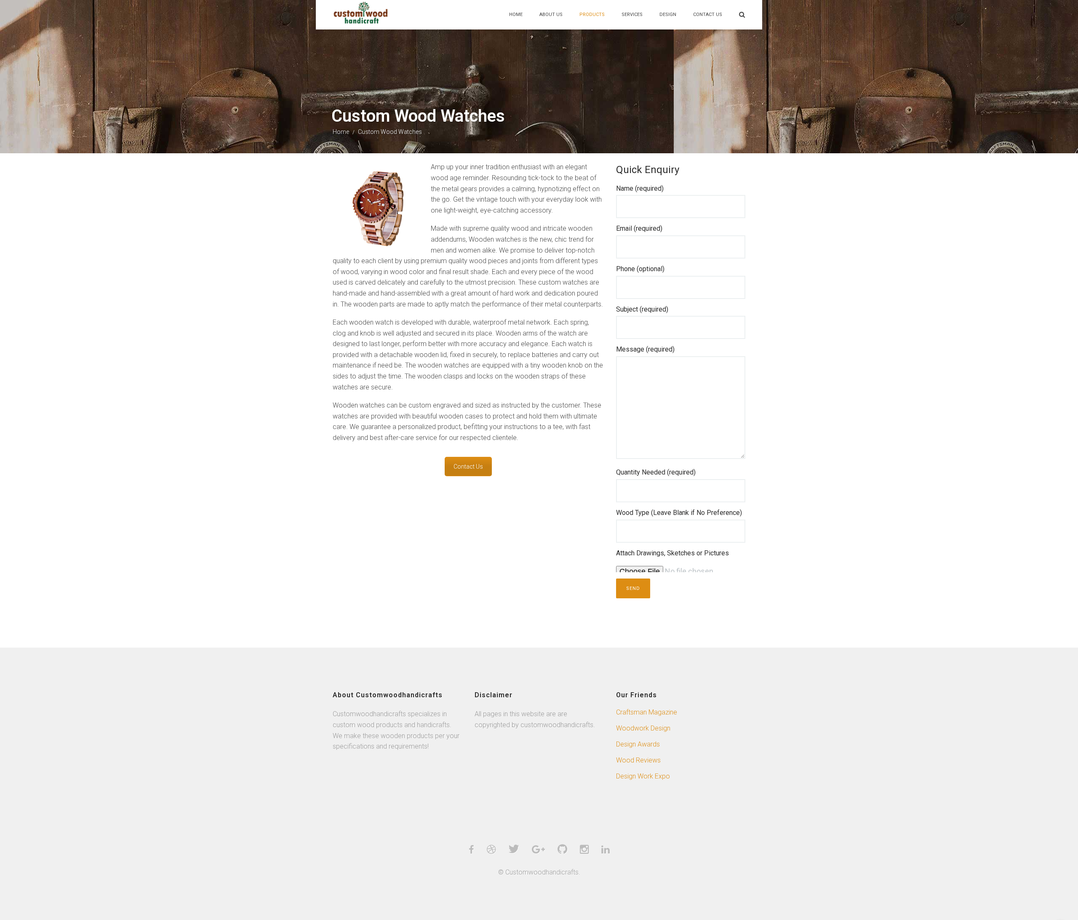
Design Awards (638, 744)
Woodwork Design (643, 728)
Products (592, 14)
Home (516, 14)
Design (667, 14)
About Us (551, 14)
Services (632, 14)
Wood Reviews (638, 760)
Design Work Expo (643, 776)
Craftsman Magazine (646, 712)
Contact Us (707, 14)
